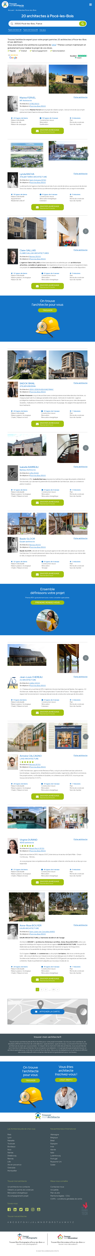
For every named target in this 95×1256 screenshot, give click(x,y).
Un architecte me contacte (19, 1187)
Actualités (54, 1190)
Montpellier (12, 1170)
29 (53, 989)
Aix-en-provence (14, 1164)
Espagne (53, 1143)
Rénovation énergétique (17, 1193)
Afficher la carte (50, 1011)
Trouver (47, 310)
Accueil (11, 10)
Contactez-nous (57, 1187)
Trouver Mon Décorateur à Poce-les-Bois (67, 1242)
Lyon (9, 1137)
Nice (9, 1149)
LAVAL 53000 (34, 683)
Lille (9, 1161)
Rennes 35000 (35, 256)
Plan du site (55, 1193)
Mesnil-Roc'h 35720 (36, 848)
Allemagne (54, 1134)
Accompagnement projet (18, 1196)
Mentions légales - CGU (60, 1196)
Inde (52, 1146)
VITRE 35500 (34, 104)
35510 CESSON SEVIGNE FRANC (41, 389)
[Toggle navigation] (90, 5)
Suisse (52, 1164)
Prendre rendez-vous (47, 602)
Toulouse (11, 1143)
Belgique (54, 1137)
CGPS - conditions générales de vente (66, 1199)
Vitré (54, 44)
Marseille (11, 1140)
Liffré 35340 (34, 473)
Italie (52, 1152)
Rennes (10, 1158)
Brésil (52, 1140)
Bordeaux (11, 1146)
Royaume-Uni (56, 1161)
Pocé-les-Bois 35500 (38, 106)
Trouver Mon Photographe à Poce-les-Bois (25, 1242)
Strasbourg (12, 1155)
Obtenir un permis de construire (20, 1190)
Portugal (53, 1158)
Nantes (10, 1152)
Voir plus (43, 30)
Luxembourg (55, 1155)
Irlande (53, 1149)
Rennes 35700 (35, 764)
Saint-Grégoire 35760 (37, 180)
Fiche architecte (80, 97)
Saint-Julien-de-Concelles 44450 (42, 932)
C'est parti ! (66, 1080)
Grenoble (11, 1167)
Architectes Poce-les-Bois (26, 10)
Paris (9, 1134)
